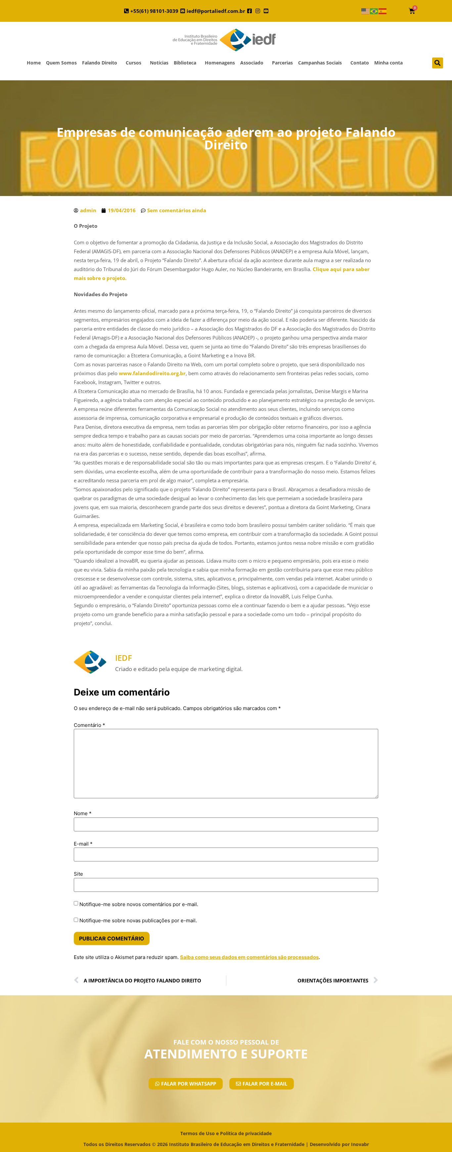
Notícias (159, 63)
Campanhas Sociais (320, 63)
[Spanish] (383, 11)
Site (78, 873)
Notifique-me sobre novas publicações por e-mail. (138, 920)
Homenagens (220, 63)
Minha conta (388, 63)
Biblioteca (185, 63)
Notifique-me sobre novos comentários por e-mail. (138, 904)
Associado (251, 63)
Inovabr (360, 1144)
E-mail (83, 843)
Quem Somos (61, 63)
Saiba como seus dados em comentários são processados (249, 957)
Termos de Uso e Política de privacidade (226, 1133)
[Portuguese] (374, 11)
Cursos (133, 63)
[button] (437, 63)
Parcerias (282, 63)
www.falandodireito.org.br (152, 373)
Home (34, 63)
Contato (359, 63)
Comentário (89, 725)
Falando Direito (99, 63)
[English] (365, 11)
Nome (83, 813)
